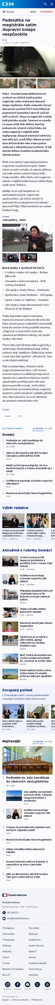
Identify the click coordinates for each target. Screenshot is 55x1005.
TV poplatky (8, 939)
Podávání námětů (37, 963)
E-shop (6, 963)
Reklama (33, 933)
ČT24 (4, 40)
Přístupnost (37, 999)
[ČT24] (8, 4)
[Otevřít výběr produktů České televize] (52, 4)
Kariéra (32, 957)
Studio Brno (35, 939)
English (5, 999)
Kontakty (33, 974)
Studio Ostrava (36, 945)
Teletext (6, 945)
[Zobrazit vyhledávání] (45, 4)
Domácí (8, 416)
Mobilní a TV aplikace (12, 968)
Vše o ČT (6, 974)
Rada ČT (33, 951)
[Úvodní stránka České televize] (14, 895)
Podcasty (7, 951)
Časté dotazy (35, 968)
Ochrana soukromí (20, 999)
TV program (8, 927)
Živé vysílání (8, 933)
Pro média (34, 927)
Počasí (5, 957)
